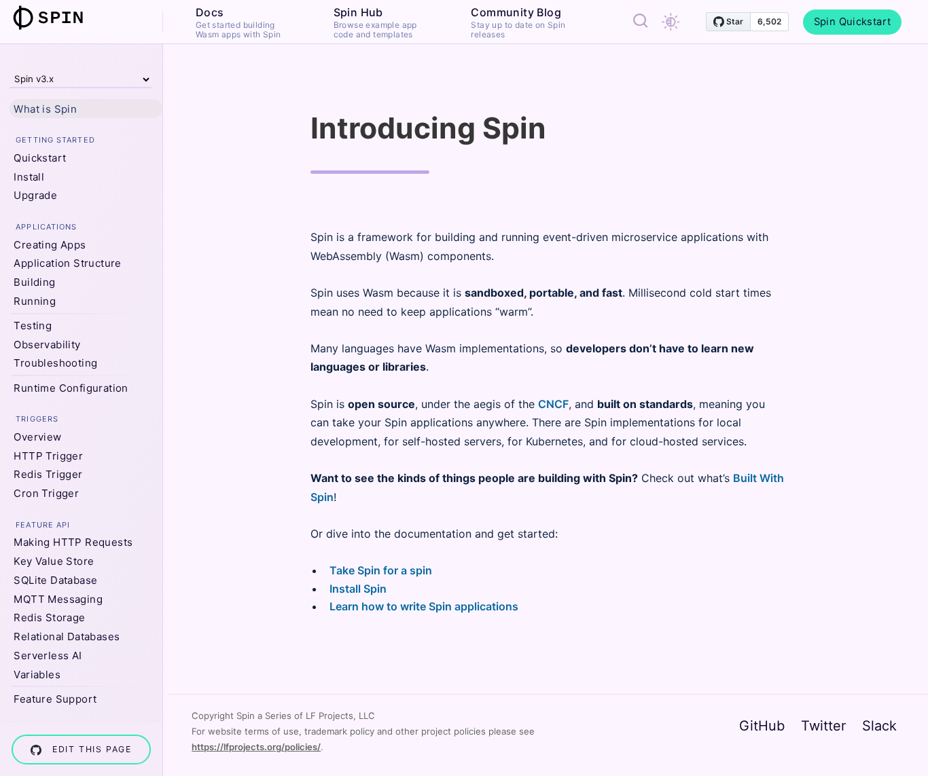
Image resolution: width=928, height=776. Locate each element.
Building (34, 282)
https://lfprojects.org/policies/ (256, 746)
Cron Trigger (46, 493)
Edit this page (92, 749)
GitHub (762, 726)
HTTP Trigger (48, 455)
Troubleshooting (55, 362)
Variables (37, 674)
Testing (33, 325)
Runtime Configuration (71, 388)
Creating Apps (50, 244)
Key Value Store (54, 561)
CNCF (553, 404)
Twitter (823, 726)
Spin (56, 17)
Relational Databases (67, 636)
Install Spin (358, 588)
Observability (47, 344)
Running (35, 301)
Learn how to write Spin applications (423, 606)
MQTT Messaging (58, 599)
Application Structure (67, 263)
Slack (879, 726)
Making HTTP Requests (73, 542)
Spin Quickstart (852, 22)
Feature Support (55, 698)
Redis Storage (49, 617)
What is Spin (45, 109)
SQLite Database (55, 580)
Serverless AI (48, 655)
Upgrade (35, 195)
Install (29, 176)
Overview (37, 436)
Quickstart (40, 157)
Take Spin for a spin (380, 570)
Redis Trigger (48, 474)
